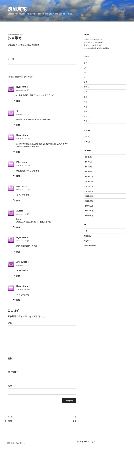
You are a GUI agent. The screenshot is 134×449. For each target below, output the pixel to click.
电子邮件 (13, 371)
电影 (13, 59)
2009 (89, 196)
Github (86, 136)
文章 (87, 235)
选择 (85, 116)
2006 (89, 210)
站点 (10, 385)
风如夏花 (17, 9)
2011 (89, 186)
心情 (85, 67)
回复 (18, 100)
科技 (85, 101)
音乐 (85, 121)
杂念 (85, 82)
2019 (88, 157)
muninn (20, 34)
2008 (89, 201)
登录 (85, 231)
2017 (88, 161)
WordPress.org (90, 245)
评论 (10, 322)
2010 (89, 191)
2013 (89, 176)
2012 (89, 181)
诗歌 (85, 106)
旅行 (85, 72)
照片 (85, 92)
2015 (88, 166)
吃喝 (85, 62)
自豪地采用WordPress (16, 443)
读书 (85, 111)
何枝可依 (87, 141)
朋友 (85, 77)
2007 (89, 205)
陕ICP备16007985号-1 (86, 441)
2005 (89, 215)
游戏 (85, 87)
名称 (10, 358)
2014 (88, 171)
